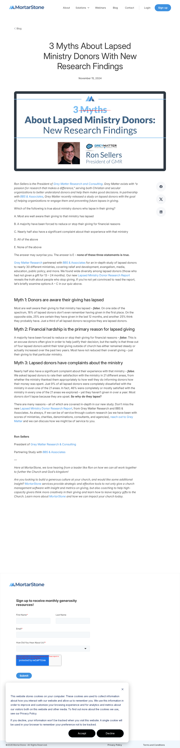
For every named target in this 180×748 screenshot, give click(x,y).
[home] (26, 7)
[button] (82, 7)
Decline (110, 733)
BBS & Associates (74, 262)
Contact (129, 7)
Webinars (100, 7)
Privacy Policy (115, 745)
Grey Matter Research (28, 262)
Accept (82, 733)
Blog (115, 7)
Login (147, 7)
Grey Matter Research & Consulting (53, 444)
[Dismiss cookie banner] (122, 689)
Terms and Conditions (154, 745)
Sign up (163, 7)
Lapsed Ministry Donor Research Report (104, 275)
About (66, 7)
